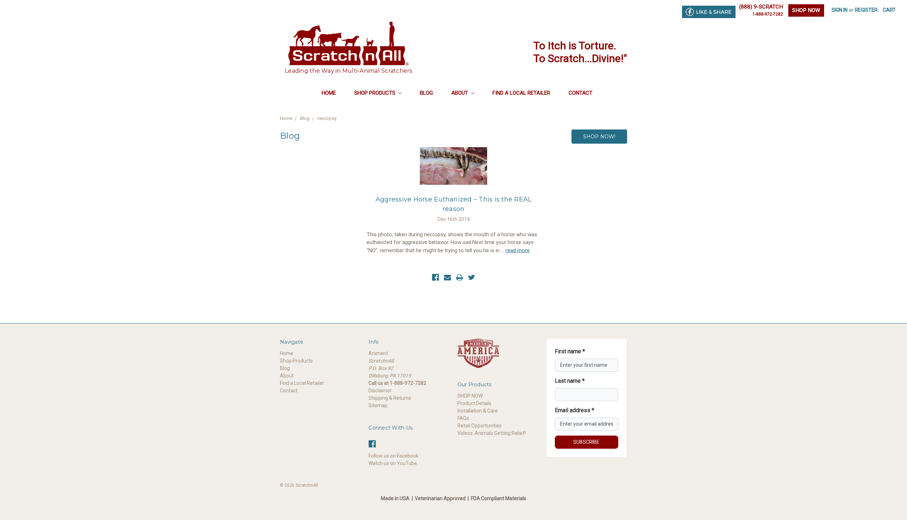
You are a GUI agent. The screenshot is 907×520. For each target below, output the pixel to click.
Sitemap (378, 405)
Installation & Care (477, 411)
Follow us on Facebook (393, 456)
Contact (580, 93)
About (460, 93)
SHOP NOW (806, 10)
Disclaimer (380, 390)
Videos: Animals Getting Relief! (491, 433)
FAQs (463, 418)
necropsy (327, 118)
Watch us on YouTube (392, 463)
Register (866, 10)
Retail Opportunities (479, 425)
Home (329, 93)
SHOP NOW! (599, 136)
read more (518, 250)
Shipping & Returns (389, 398)
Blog (426, 93)
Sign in (839, 10)
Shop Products (375, 93)
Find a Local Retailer (521, 93)
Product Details (474, 403)
